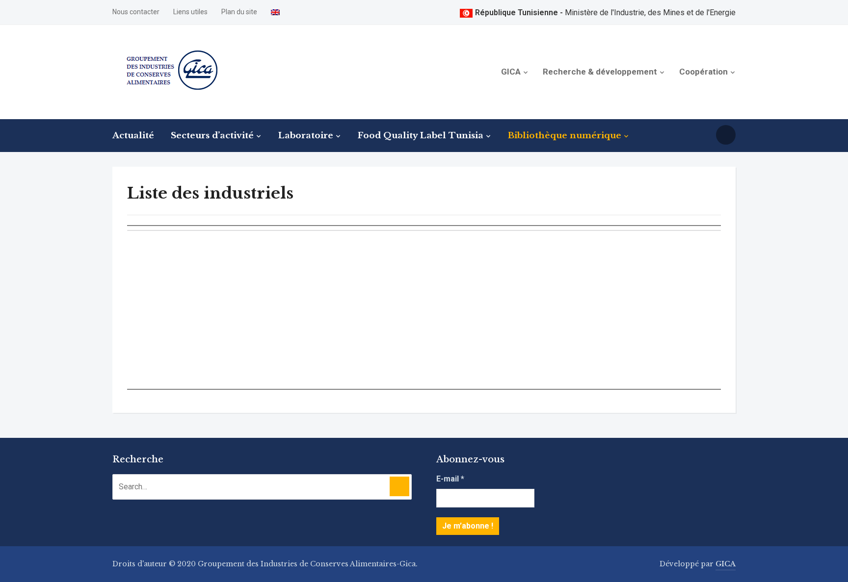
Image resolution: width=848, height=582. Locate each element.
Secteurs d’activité (212, 135)
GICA (511, 71)
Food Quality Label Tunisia (420, 135)
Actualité (133, 135)
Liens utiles (190, 12)
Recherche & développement (600, 71)
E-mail (450, 478)
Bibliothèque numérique (564, 135)
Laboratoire (305, 135)
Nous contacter (135, 12)
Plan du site (239, 12)
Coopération (703, 71)
